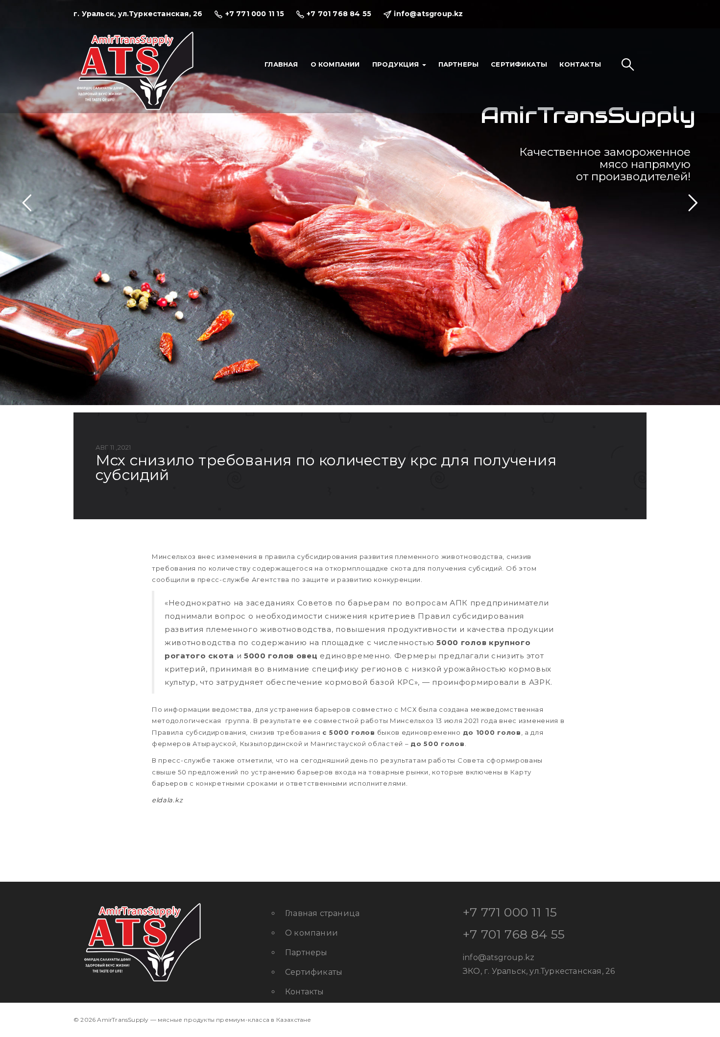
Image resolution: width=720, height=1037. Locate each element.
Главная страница (322, 913)
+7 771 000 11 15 (510, 912)
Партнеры (458, 64)
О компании (335, 64)
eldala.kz (167, 800)
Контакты (580, 64)
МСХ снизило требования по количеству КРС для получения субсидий (326, 467)
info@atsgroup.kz (498, 957)
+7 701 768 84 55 (514, 934)
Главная (281, 64)
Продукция (396, 64)
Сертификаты (519, 64)
